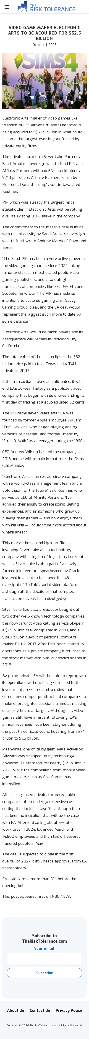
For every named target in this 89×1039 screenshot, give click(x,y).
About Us (15, 1010)
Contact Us (40, 1010)
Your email (44, 948)
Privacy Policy (69, 1010)
